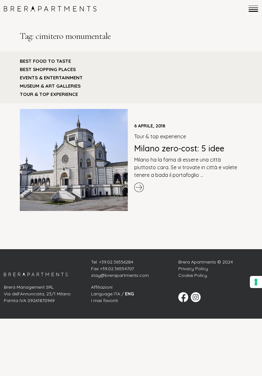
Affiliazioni (101, 287)
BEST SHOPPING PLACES (48, 69)
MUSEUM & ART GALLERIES (50, 86)
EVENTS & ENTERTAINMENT (51, 78)
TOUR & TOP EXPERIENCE (49, 94)
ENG (129, 294)
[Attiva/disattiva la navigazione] (251, 9)
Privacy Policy (193, 268)
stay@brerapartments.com (120, 275)
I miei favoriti (104, 300)
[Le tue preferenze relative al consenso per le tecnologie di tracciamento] (256, 282)
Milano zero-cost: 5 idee (179, 148)
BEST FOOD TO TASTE (45, 61)
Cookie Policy (192, 275)
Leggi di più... (188, 187)
